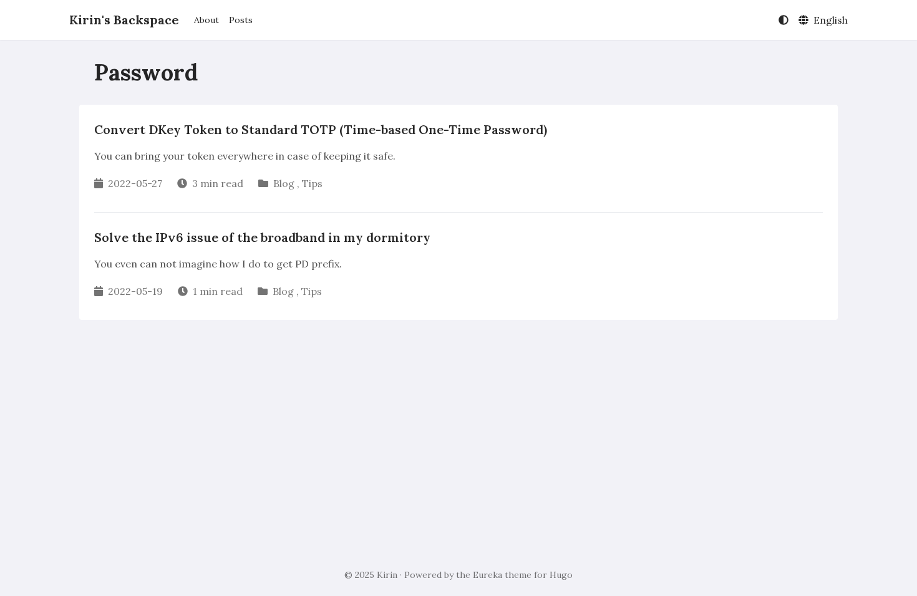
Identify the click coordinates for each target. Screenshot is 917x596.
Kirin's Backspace (124, 19)
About (206, 20)
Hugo (561, 574)
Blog (283, 183)
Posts (241, 20)
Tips (312, 183)
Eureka (487, 574)
